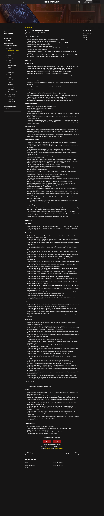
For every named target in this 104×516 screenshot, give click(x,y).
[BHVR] (51, 2)
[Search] (83, 1)
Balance (85, 35)
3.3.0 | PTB (28, 462)
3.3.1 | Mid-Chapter (58, 465)
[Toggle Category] (3, 31)
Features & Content (87, 33)
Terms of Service (59, 448)
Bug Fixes (85, 37)
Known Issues (86, 40)
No (57, 441)
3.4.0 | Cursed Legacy (30, 468)
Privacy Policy (48, 448)
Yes (47, 441)
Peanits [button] (28, 33)
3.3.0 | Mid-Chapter (58, 462)
